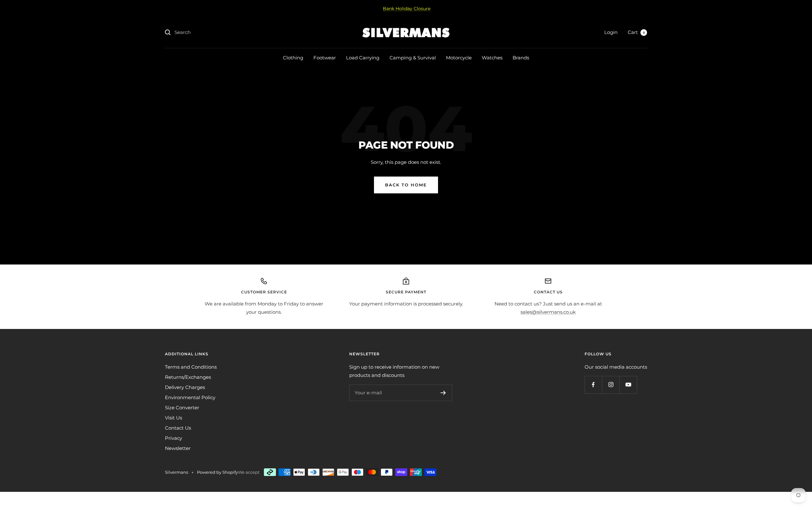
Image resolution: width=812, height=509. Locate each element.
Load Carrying (362, 58)
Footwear (324, 58)
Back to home (406, 184)
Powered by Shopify (217, 472)
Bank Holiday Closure (406, 8)
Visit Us (173, 418)
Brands (521, 58)
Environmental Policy (190, 397)
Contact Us (178, 428)
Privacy (173, 438)
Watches (492, 58)
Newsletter (178, 448)
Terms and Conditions (191, 367)
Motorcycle (459, 58)
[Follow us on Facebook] (593, 384)
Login (611, 32)
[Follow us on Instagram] (610, 384)
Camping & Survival (413, 58)
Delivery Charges (185, 387)
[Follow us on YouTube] (628, 384)
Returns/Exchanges (188, 377)
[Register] (443, 393)
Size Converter (182, 408)
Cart (636, 32)
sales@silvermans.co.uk (548, 312)
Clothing (293, 58)
